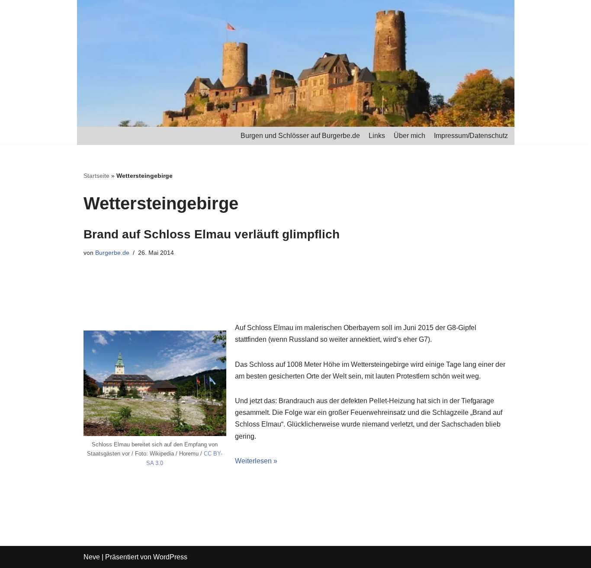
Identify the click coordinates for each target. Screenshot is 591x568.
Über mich (409, 135)
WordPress (170, 557)
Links (377, 135)
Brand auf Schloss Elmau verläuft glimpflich (212, 234)
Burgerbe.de (112, 252)
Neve (92, 557)
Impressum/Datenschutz (471, 135)
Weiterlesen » (256, 461)
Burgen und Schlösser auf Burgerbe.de (300, 135)
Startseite (96, 175)
